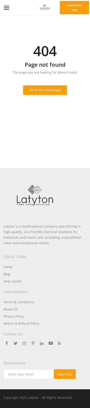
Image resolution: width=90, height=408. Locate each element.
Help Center (12, 281)
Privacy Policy (13, 316)
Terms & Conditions (18, 302)
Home (7, 267)
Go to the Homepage (45, 90)
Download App (74, 7)
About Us (10, 309)
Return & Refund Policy (21, 323)
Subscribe (64, 374)
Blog (6, 274)
